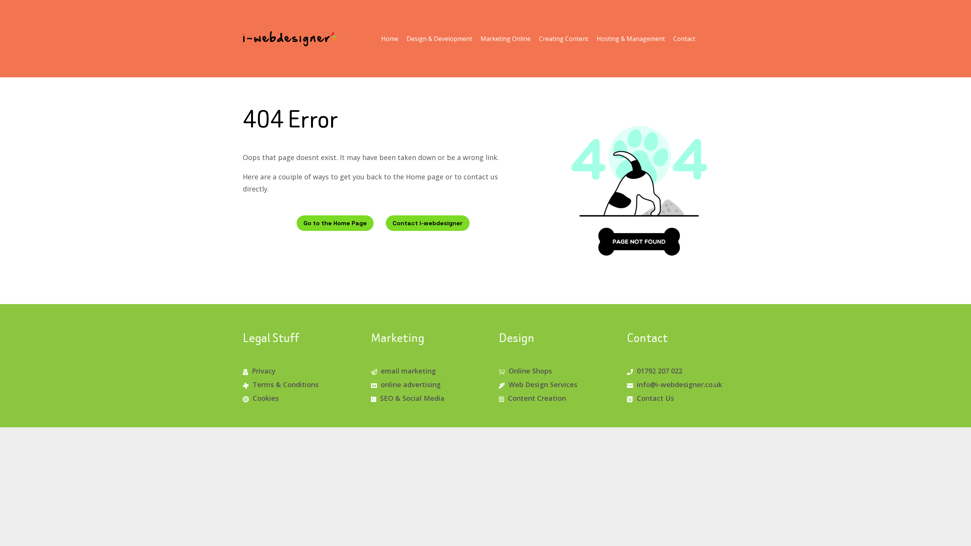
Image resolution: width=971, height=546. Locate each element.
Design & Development (439, 39)
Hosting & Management (631, 39)
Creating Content (563, 39)
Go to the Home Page (335, 223)
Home (389, 39)
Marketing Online (506, 39)
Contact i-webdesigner (428, 223)
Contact (684, 39)
